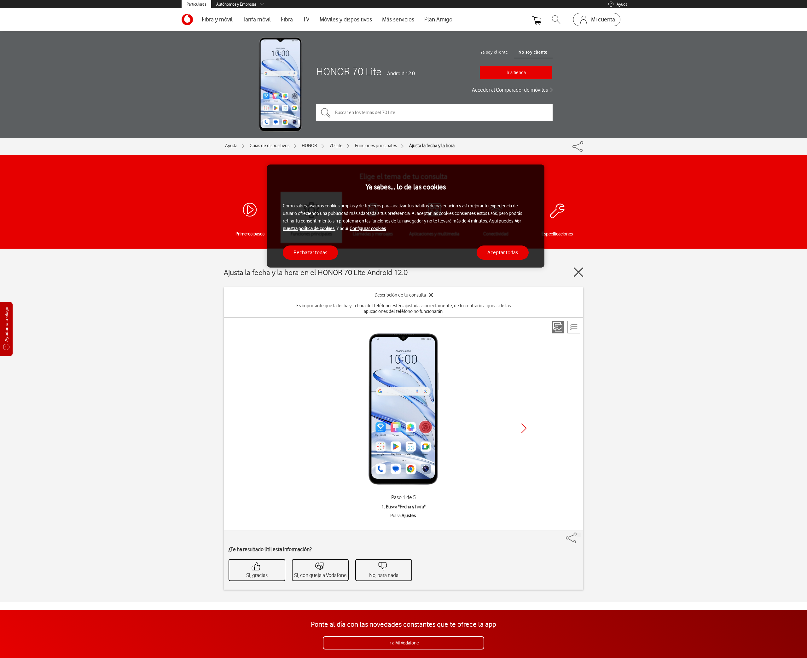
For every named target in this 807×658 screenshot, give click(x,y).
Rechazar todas (310, 252)
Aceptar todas (502, 252)
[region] (405, 216)
